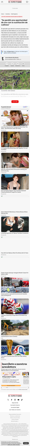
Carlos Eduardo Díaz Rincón (11, 57)
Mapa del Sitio (15, 402)
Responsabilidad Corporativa (15, 414)
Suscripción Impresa (15, 405)
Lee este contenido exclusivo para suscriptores (11, 16)
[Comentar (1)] (18, 64)
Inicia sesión (5, 382)
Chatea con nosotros (16, 409)
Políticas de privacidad (15, 417)
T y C (14, 389)
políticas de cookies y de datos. (14, 444)
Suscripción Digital (15, 407)
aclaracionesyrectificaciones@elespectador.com (18, 430)
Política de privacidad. (23, 389)
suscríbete (11, 382)
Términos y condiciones (15, 416)
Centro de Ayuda (15, 419)
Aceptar (26, 443)
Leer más (15, 101)
